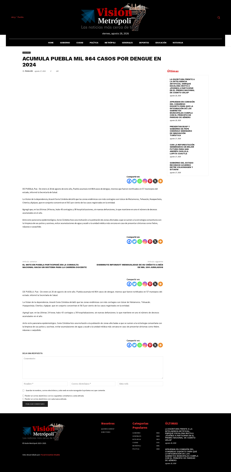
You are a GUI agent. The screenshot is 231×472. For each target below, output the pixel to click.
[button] (218, 17)
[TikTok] (203, 17)
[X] (155, 181)
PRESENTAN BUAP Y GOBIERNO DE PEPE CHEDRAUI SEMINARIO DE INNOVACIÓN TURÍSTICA (181, 131)
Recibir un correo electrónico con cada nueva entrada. (46, 399)
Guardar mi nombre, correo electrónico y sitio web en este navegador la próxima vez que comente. (65, 390)
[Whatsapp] (139, 181)
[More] (160, 71)
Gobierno (26, 53)
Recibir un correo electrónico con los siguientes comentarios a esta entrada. (54, 396)
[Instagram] (198, 17)
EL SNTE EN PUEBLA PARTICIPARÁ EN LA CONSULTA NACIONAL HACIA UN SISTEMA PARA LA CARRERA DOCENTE (54, 266)
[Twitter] (208, 17)
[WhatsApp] (154, 71)
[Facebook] (193, 17)
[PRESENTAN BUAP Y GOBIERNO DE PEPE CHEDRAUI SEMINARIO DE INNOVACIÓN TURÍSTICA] (201, 129)
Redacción (29, 71)
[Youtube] (213, 17)
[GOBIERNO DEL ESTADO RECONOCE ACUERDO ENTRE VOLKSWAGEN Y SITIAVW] (201, 166)
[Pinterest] (148, 71)
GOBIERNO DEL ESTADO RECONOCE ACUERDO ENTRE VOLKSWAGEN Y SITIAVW (181, 166)
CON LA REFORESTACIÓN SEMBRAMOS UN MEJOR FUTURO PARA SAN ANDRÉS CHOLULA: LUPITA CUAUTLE (182, 149)
